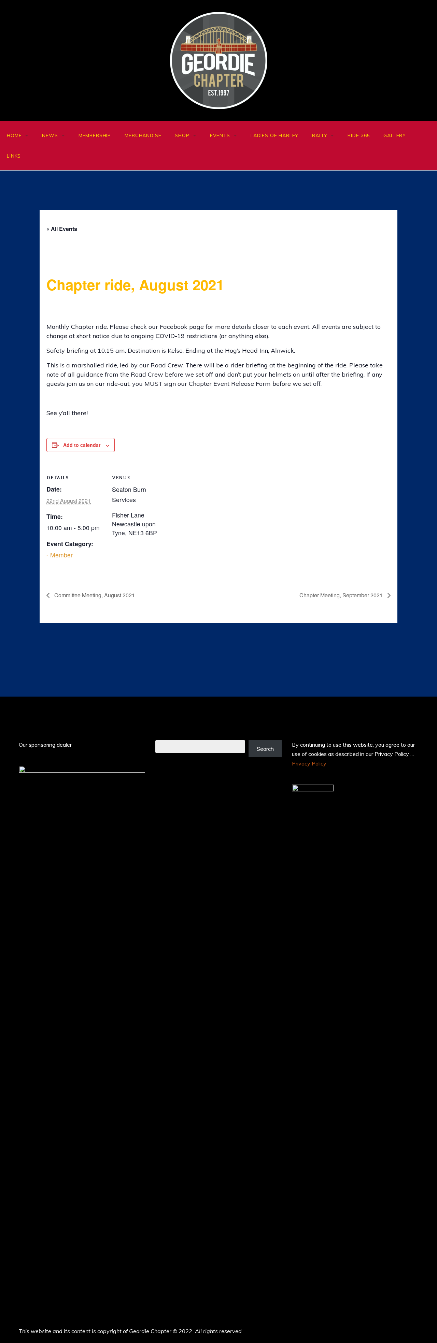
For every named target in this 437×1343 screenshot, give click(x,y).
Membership (95, 135)
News (50, 135)
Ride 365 (359, 135)
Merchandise (143, 135)
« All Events (61, 229)
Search (265, 748)
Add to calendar (81, 444)
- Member (59, 555)
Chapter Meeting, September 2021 (341, 595)
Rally (319, 135)
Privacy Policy (309, 763)
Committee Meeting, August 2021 (94, 595)
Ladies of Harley (274, 135)
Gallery (394, 135)
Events (220, 135)
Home (14, 135)
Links (14, 156)
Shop (182, 135)
